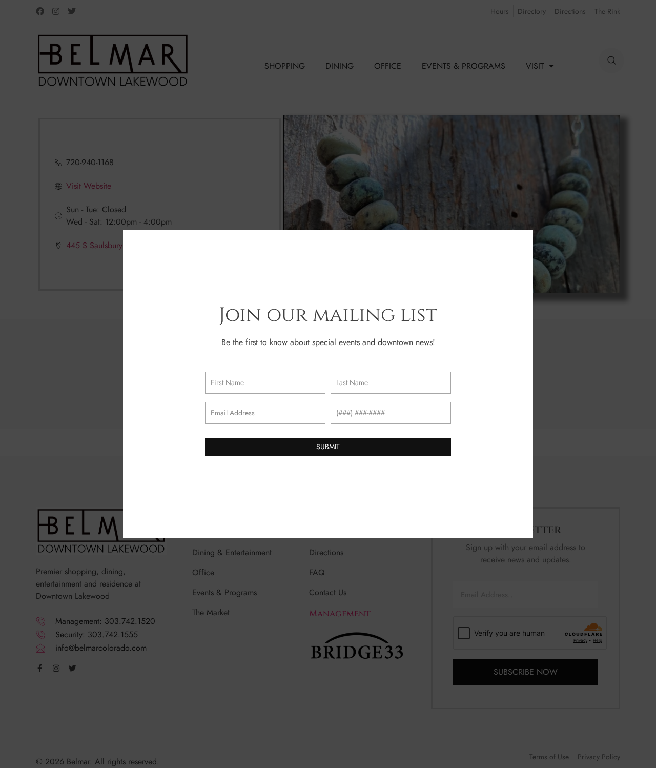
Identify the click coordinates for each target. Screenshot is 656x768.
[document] (328, 384)
